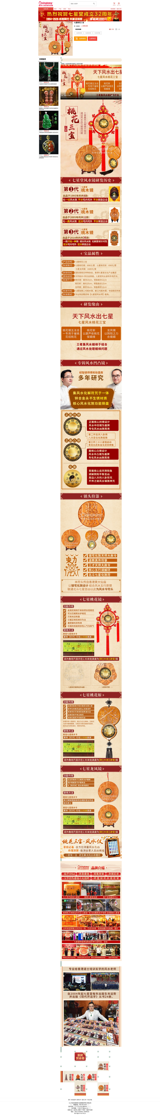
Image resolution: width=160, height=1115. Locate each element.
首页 (55, 9)
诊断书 (89, 1106)
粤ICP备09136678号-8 (80, 1113)
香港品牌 (73, 1099)
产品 (60, 9)
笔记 (69, 9)
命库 (71, 1104)
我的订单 (84, 1099)
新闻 (65, 9)
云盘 (88, 1104)
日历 (69, 1108)
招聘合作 (78, 1099)
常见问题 (89, 1099)
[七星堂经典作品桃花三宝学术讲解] (91, 82)
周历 (90, 1108)
